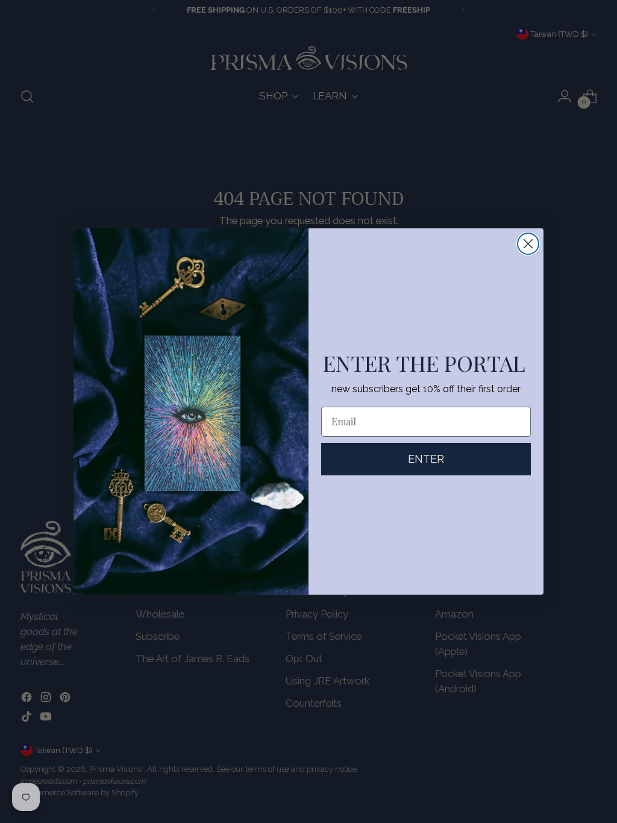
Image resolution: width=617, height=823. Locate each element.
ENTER (426, 458)
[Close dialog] (528, 243)
